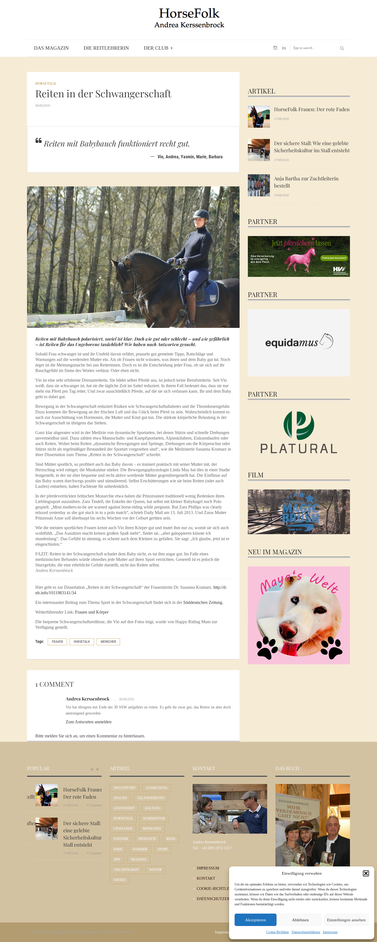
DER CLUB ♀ (159, 48)
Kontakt (206, 878)
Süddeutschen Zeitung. (203, 602)
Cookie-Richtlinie (277, 932)
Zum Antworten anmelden (88, 721)
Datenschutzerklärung (306, 932)
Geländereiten (150, 798)
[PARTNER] (299, 256)
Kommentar (154, 818)
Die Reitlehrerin (106, 48)
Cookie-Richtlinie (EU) (220, 889)
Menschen (108, 642)
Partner (120, 839)
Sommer (140, 849)
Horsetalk (45, 83)
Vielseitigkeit (126, 870)
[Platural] (299, 433)
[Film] (299, 511)
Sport (163, 849)
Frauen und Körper (91, 612)
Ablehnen (300, 920)
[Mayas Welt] (299, 614)
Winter (155, 870)
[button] (366, 873)
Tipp (116, 859)
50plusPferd (124, 788)
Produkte (147, 839)
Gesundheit (124, 808)
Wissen (119, 880)
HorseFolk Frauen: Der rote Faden (312, 109)
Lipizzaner (122, 829)
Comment (85, 805)
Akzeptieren (255, 920)
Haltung (153, 808)
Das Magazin (51, 48)
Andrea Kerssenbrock (87, 699)
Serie (118, 849)
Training (139, 859)
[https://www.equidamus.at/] (299, 342)
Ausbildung (157, 788)
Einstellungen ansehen (346, 920)
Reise (171, 839)
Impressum (330, 932)
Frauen (57, 642)
